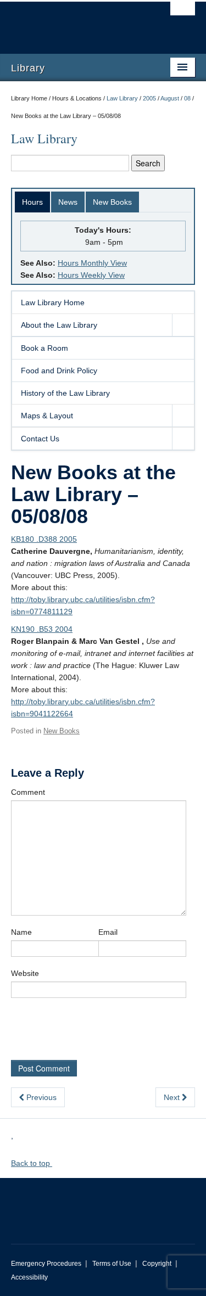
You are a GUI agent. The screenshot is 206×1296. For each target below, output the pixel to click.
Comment (28, 792)
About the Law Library (59, 325)
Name (21, 932)
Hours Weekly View (91, 275)
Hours (32, 202)
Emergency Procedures (46, 1263)
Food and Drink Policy (59, 370)
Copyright (156, 1263)
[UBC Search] (182, 14)
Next (173, 1097)
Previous (40, 1097)
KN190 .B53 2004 (42, 629)
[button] (183, 325)
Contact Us (40, 438)
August (169, 98)
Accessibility (29, 1277)
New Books (112, 202)
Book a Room (44, 348)
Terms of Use (111, 1263)
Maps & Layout (47, 415)
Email (108, 932)
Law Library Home (53, 302)
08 (187, 98)
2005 (149, 98)
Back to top (31, 1163)
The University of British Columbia (75, 22)
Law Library (122, 98)
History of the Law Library (65, 393)
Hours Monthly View (92, 263)
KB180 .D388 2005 (44, 539)
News (67, 202)
